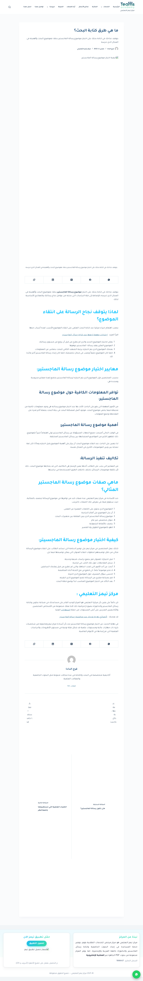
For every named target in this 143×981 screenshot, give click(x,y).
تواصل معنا (39, 7)
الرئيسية (116, 7)
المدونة (60, 7)
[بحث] (10, 7)
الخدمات (106, 7)
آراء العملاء (71, 7)
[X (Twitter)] (71, 279)
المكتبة (94, 7)
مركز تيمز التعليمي (84, 49)
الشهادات (65, 610)
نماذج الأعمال (84, 7)
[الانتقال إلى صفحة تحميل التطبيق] (36, 954)
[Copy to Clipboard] (34, 279)
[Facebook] (90, 279)
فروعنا (52, 7)
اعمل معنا (27, 7)
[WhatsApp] (108, 279)
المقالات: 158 (71, 686)
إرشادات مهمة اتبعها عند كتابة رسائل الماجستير (85, 335)
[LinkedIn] (52, 279)
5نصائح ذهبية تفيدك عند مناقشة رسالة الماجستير (83, 617)
